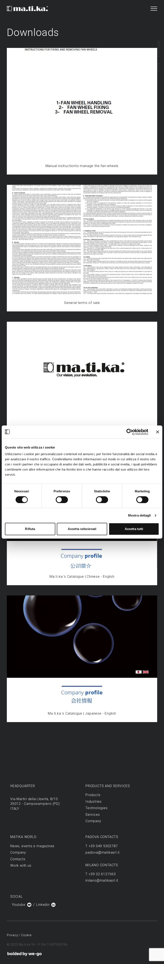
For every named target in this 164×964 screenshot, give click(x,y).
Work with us (20, 865)
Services (92, 815)
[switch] (62, 499)
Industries (93, 802)
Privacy (13, 935)
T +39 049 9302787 (101, 846)
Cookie (26, 935)
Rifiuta (30, 529)
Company (93, 821)
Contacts (17, 859)
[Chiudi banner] (157, 431)
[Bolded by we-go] (24, 954)
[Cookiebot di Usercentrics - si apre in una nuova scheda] (129, 432)
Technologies (96, 808)
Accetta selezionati (82, 529)
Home (158, 66)
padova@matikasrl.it (102, 852)
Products (92, 795)
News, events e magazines (32, 846)
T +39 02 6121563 (100, 874)
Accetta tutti (134, 529)
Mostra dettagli (139, 515)
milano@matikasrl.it (101, 880)
